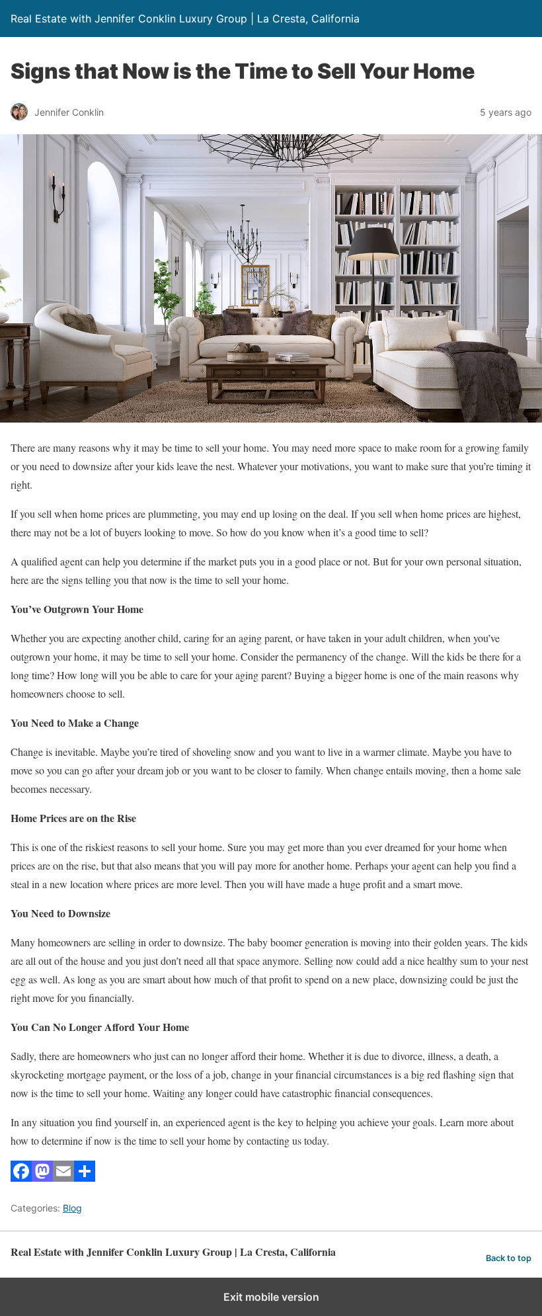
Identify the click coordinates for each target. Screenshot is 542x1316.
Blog (72, 1207)
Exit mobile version (271, 1296)
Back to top (508, 1258)
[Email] (63, 1177)
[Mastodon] (42, 1177)
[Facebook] (21, 1177)
